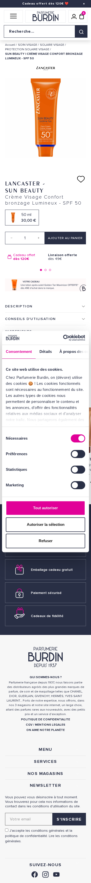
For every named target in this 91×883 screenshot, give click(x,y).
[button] (13, 16)
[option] (25, 257)
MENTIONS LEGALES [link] (50, 725)
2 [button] (45, 270)
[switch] (78, 454)
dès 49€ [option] (62, 257)
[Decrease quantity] (11, 238)
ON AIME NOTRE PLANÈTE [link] (45, 730)
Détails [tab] (45, 351)
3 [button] (50, 270)
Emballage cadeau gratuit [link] (52, 570)
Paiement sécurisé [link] (46, 593)
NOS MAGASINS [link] (45, 773)
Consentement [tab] (19, 351)
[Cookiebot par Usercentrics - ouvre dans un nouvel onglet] (64, 338)
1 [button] (41, 270)
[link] (34, 874)
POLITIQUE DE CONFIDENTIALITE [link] (45, 719)
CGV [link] (29, 725)
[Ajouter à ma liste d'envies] (81, 179)
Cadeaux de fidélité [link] (47, 616)
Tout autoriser (45, 508)
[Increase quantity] (38, 238)
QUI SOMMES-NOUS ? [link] (46, 677)
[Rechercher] (81, 31)
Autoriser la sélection (45, 524)
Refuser (46, 541)
